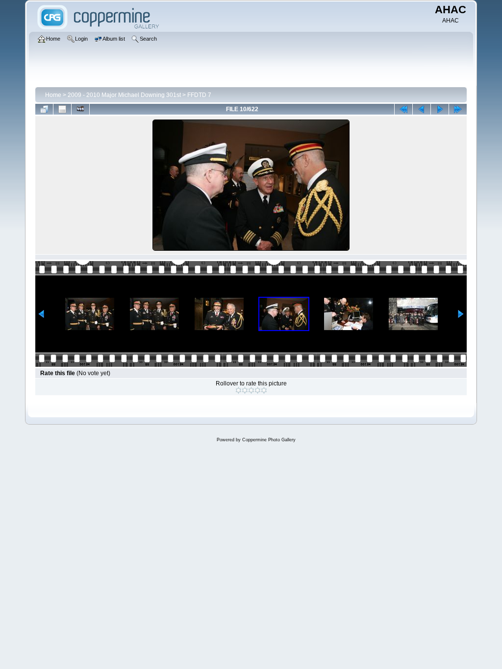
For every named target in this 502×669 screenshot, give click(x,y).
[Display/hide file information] (62, 109)
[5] (264, 390)
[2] (245, 390)
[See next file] (440, 109)
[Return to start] (403, 109)
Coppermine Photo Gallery (269, 439)
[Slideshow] (80, 109)
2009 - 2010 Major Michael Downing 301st (124, 95)
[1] (238, 390)
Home (53, 95)
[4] (257, 390)
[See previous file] (421, 109)
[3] (251, 390)
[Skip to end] (458, 109)
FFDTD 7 (199, 95)
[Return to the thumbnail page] (44, 109)
